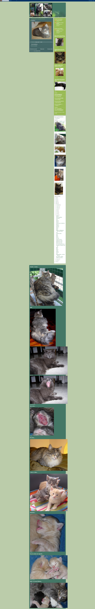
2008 (56, 203)
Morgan (57, 249)
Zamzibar (59, 77)
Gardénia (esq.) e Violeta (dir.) (60, 223)
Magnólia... (57, 226)
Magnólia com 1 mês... (59, 241)
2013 (56, 197)
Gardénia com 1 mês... (59, 240)
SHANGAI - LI (57, 105)
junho (57, 211)
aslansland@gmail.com (60, 109)
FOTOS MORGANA (58, 96)
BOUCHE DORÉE (58, 99)
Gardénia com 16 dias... (59, 257)
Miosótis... (57, 224)
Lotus (57, 253)
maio (57, 212)
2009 (56, 202)
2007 (56, 261)
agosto (57, 209)
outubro (57, 206)
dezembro (57, 204)
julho (57, 210)
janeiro (57, 260)
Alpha (57, 234)
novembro (57, 205)
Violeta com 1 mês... (59, 239)
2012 (56, 198)
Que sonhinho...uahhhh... (59, 256)
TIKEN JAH (58, 218)
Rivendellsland (57, 118)
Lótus (57, 219)
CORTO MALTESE (58, 102)
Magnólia (57, 220)
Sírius (59, 47)
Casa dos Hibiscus (59, 20)
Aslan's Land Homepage (58, 108)
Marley (57, 235)
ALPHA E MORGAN (59, 217)
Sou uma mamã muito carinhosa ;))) (59, 24)
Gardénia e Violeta (58, 233)
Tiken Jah (57, 238)
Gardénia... (57, 225)
